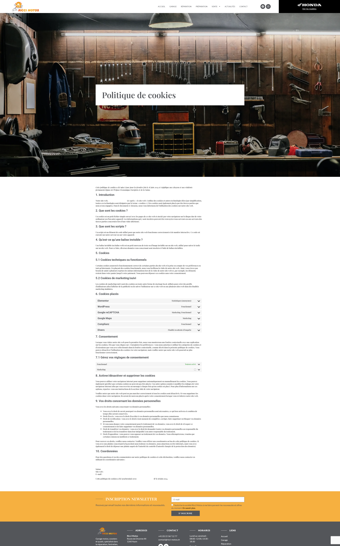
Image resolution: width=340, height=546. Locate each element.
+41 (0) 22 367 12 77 (167, 536)
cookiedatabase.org (145, 478)
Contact (243, 6)
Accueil (161, 6)
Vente (214, 6)
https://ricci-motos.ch (118, 200)
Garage (173, 6)
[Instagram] (268, 6)
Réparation (186, 6)
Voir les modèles (309, 9)
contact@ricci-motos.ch (169, 539)
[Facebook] (262, 6)
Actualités (230, 6)
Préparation (201, 6)
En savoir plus (189, 508)
